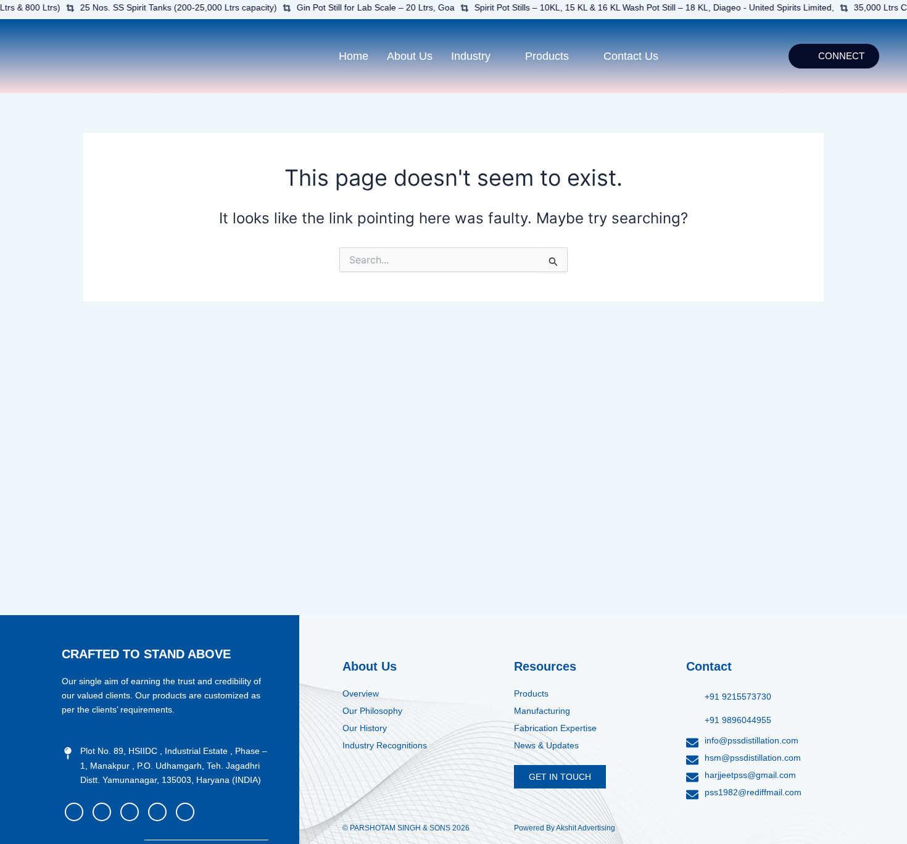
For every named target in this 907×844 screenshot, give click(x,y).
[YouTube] (102, 812)
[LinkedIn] (185, 812)
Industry (471, 56)
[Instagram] (157, 812)
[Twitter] (129, 812)
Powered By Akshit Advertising (564, 828)
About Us (410, 56)
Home (353, 56)
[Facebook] (74, 812)
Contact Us (630, 56)
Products (547, 56)
